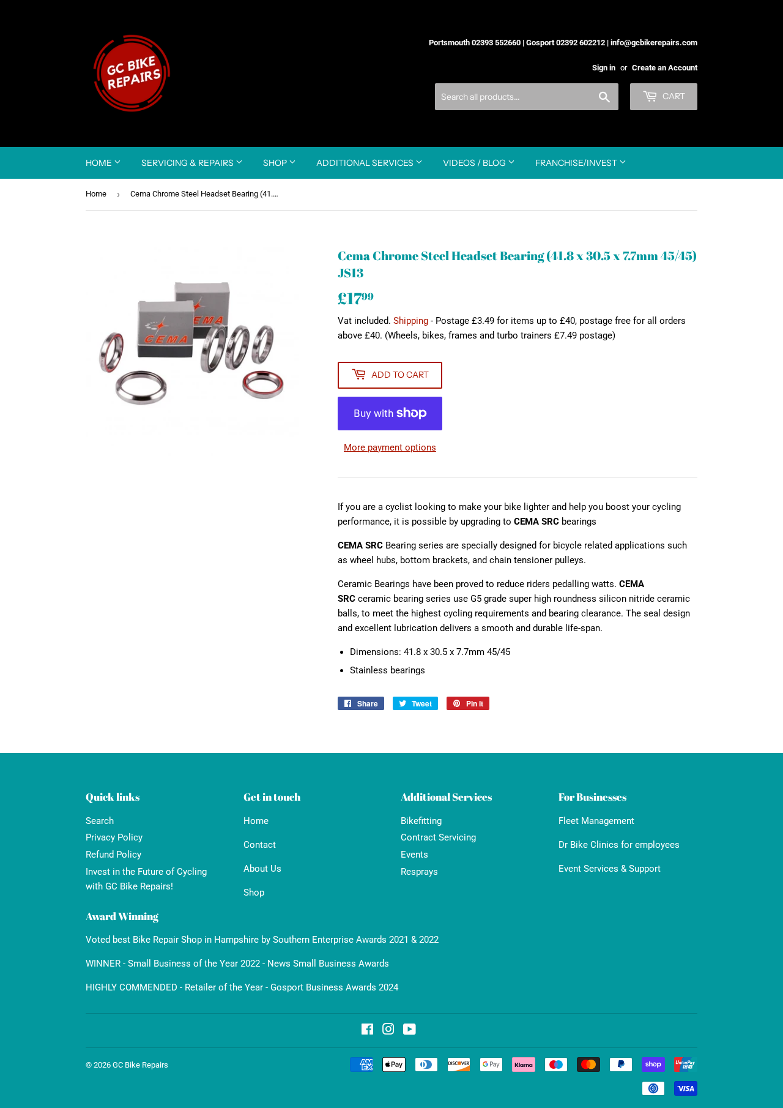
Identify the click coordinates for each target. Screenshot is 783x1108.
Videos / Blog (475, 162)
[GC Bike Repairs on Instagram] (388, 1030)
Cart (673, 96)
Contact (259, 844)
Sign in (603, 67)
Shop (276, 162)
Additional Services (365, 162)
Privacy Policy (114, 837)
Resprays (419, 871)
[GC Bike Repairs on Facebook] (367, 1030)
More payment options (390, 447)
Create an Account (664, 67)
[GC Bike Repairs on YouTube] (409, 1030)
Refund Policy (113, 854)
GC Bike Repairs (140, 1064)
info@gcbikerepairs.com (653, 42)
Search (100, 820)
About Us (262, 868)
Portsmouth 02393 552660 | (476, 42)
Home (100, 162)
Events (414, 854)
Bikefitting (421, 820)
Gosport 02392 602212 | (567, 42)
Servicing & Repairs (188, 162)
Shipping (410, 320)
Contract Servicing (438, 837)
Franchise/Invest (577, 162)
